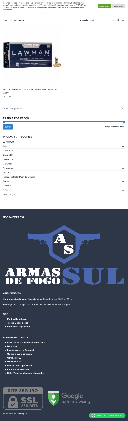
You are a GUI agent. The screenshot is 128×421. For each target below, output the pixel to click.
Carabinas (7, 164)
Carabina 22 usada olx (18, 369)
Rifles (5, 190)
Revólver (7, 186)
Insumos (7, 172)
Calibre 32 (7, 155)
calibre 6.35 (8, 159)
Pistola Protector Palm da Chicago (19, 177)
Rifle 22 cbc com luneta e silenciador (25, 373)
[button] (107, 415)
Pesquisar (122, 108)
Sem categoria (9, 194)
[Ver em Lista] (123, 20)
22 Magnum (8, 142)
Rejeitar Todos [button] (118, 6)
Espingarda (8, 168)
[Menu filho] (122, 146)
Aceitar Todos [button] (104, 6)
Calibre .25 (8, 150)
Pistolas (6, 181)
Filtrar (8, 127)
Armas (6, 146)
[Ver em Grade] (118, 20)
